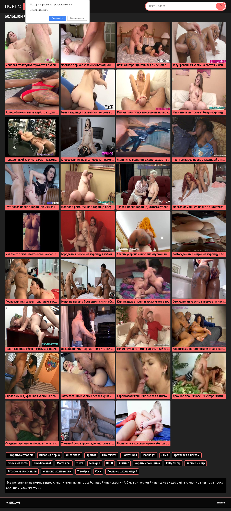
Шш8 (109, 463)
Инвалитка (73, 455)
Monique (94, 463)
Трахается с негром (187, 455)
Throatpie (83, 471)
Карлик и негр (196, 463)
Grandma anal (42, 463)
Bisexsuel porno (18, 463)
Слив (164, 455)
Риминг (124, 463)
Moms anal (64, 463)
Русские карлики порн (22, 471)
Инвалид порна (49, 455)
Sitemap (221, 502)
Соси (98, 471)
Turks (80, 463)
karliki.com (13, 502)
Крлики (91, 455)
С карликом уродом (20, 455)
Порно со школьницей (122, 471)
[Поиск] (220, 6)
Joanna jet (149, 455)
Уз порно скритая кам (57, 471)
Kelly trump (173, 463)
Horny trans (129, 455)
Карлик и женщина (147, 463)
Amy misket (109, 455)
